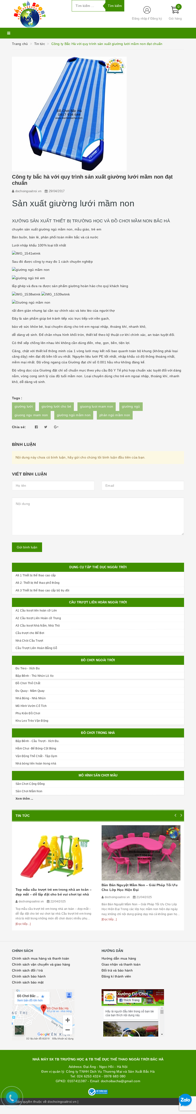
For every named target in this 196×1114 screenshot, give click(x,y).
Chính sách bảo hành (29, 976)
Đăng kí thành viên (116, 976)
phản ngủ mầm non (114, 415)
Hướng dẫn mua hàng (119, 958)
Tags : (17, 398)
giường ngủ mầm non (74, 415)
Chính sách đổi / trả (27, 970)
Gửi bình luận (27, 547)
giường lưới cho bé (56, 406)
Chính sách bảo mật (28, 982)
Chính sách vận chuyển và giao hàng (41, 964)
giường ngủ (131, 406)
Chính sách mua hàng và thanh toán (40, 958)
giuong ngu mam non (31, 415)
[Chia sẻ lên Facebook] (36, 427)
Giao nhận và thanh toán (121, 964)
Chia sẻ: (19, 427)
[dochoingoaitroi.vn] (38, 14)
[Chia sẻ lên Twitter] (46, 427)
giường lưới (24, 406)
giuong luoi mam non (96, 406)
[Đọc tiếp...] (23, 924)
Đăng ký (156, 18)
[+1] (56, 427)
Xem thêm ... (24, 798)
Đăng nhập (139, 18)
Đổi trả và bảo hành (117, 970)
